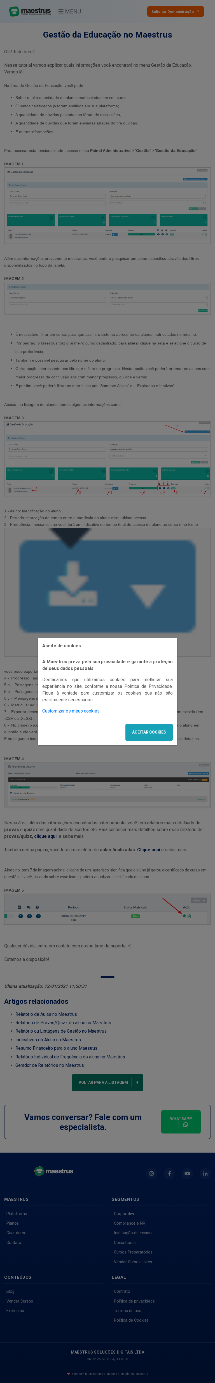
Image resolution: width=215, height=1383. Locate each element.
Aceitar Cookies (149, 732)
